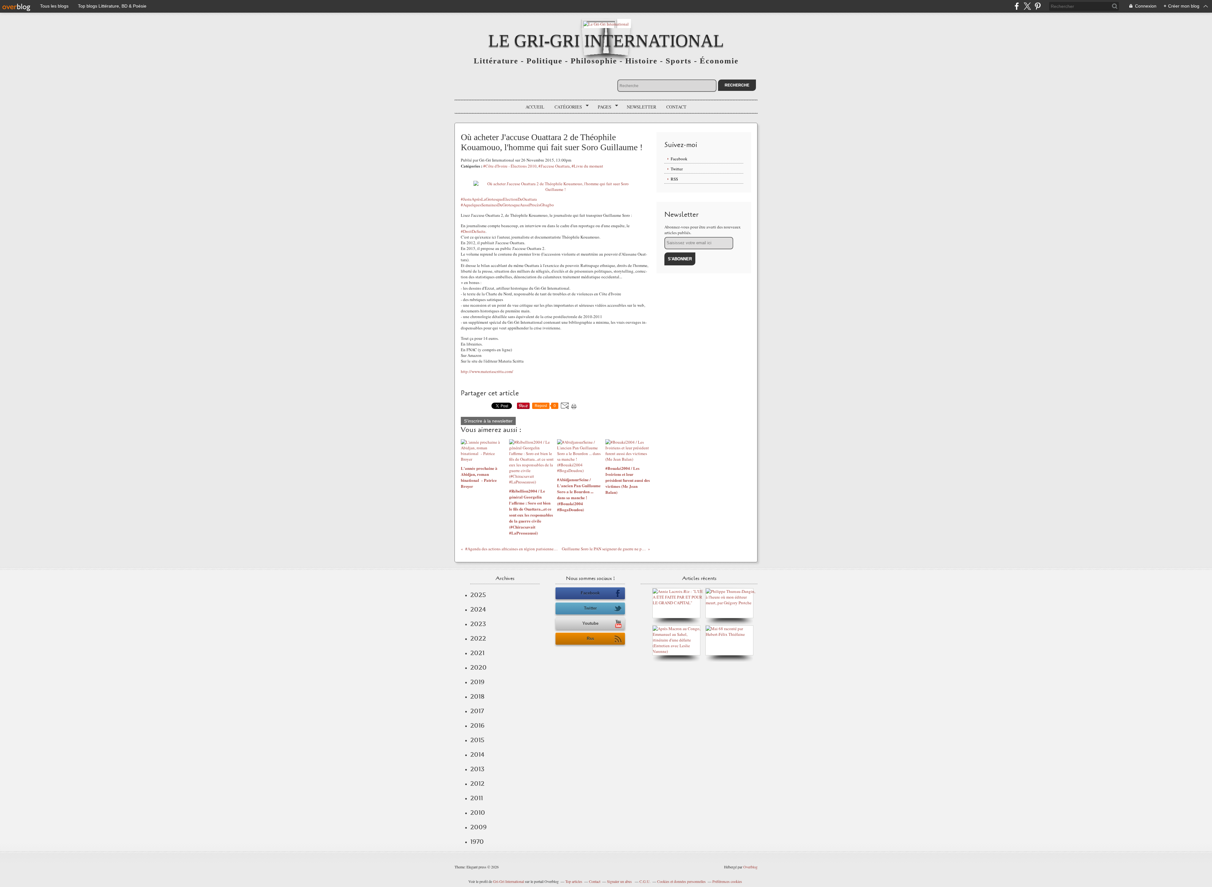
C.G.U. (645, 881)
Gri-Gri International (508, 881)
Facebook (679, 159)
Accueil (535, 107)
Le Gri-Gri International (606, 40)
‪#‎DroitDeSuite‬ (473, 231)
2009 (478, 827)
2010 (477, 812)
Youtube (590, 623)
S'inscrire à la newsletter (488, 420)
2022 (478, 638)
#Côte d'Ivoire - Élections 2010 (510, 166)
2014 (477, 754)
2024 (478, 609)
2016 (477, 725)
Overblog (750, 866)
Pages (602, 107)
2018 (477, 696)
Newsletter (641, 107)
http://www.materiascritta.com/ (487, 371)
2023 (478, 624)
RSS (674, 179)
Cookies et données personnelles (681, 881)
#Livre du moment (587, 166)
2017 (477, 711)
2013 (477, 769)
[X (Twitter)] (1027, 6)
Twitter (677, 169)
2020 (478, 667)
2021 (477, 653)
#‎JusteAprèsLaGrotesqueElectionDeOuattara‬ (499, 199)
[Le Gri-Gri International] (606, 23)
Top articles (573, 881)
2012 (477, 783)
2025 (478, 595)
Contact (676, 107)
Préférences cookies (727, 881)
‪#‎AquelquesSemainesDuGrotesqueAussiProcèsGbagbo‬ (507, 205)
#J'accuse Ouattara (554, 166)
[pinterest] (1038, 6)
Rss (590, 638)
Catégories (566, 107)
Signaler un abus (620, 881)
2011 (476, 798)
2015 (477, 740)
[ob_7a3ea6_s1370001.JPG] (555, 189)
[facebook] (1017, 6)
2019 (477, 682)
